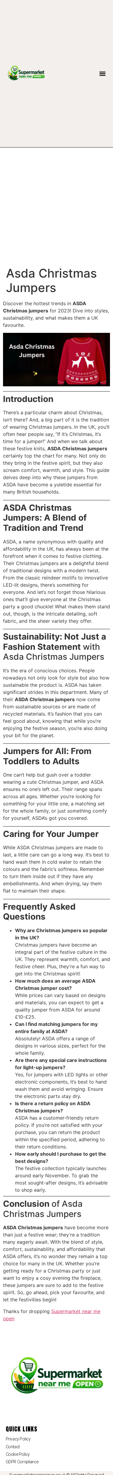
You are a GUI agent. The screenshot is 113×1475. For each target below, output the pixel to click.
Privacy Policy (18, 1439)
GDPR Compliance (22, 1461)
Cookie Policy (18, 1454)
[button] (102, 74)
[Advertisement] (56, 207)
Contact (13, 1446)
